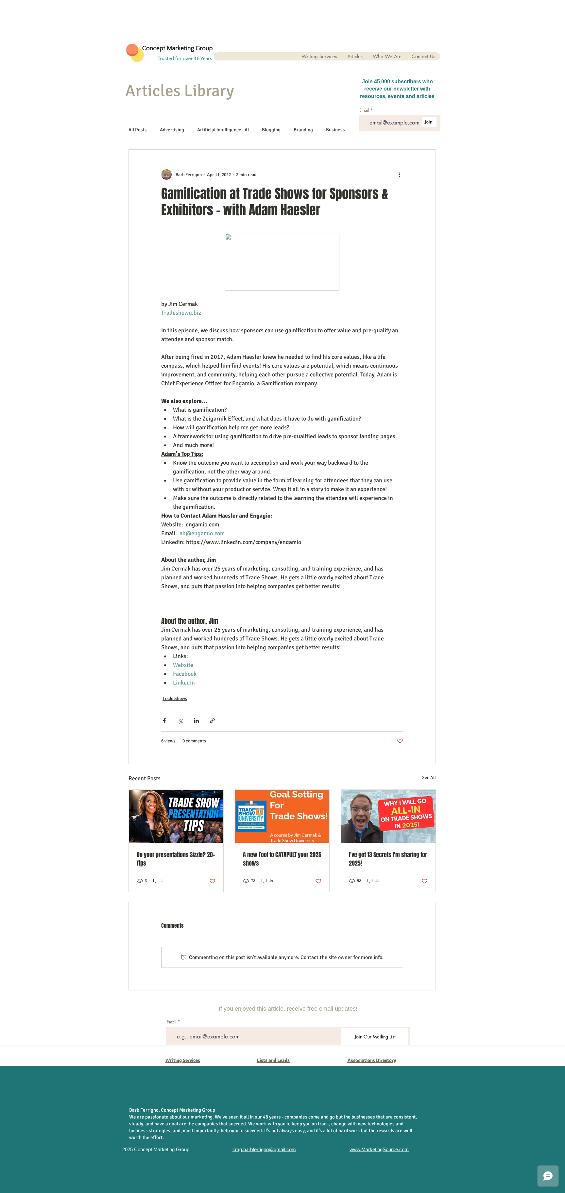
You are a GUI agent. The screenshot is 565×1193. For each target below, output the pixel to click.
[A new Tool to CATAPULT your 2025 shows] (282, 816)
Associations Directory (372, 1060)
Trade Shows (175, 698)
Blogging (271, 130)
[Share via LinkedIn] (196, 721)
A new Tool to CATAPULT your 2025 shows (282, 859)
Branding (303, 130)
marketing (202, 1117)
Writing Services (182, 1060)
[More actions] (399, 174)
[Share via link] (212, 721)
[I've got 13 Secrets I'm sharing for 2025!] (388, 816)
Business (335, 130)
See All (429, 777)
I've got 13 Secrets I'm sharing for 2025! (388, 859)
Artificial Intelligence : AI (223, 130)
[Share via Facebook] (164, 721)
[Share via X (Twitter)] (180, 721)
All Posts (137, 130)
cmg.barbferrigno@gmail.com (264, 1149)
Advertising (172, 130)
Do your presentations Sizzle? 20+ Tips (176, 859)
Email (171, 1022)
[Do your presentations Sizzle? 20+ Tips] (176, 816)
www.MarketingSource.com (379, 1149)
